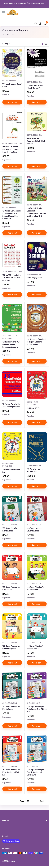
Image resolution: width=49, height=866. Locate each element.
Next (42, 801)
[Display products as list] (46, 44)
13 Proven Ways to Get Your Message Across (11, 405)
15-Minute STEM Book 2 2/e (12, 470)
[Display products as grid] (42, 44)
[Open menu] (3, 12)
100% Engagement (34, 277)
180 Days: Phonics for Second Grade (35, 647)
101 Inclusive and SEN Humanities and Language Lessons (11, 344)
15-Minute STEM (33, 408)
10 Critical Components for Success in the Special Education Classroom (11, 215)
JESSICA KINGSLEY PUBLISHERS (9, 337)
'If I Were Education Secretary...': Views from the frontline (10, 149)
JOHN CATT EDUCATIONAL (12, 143)
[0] (44, 23)
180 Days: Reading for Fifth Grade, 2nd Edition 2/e (36, 709)
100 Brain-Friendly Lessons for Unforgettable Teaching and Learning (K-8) (36, 212)
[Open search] (36, 23)
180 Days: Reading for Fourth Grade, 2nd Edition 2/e (35, 772)
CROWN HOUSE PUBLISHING (32, 403)
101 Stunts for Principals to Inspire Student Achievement (36, 341)
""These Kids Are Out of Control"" (12, 85)
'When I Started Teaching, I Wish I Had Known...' (36, 141)
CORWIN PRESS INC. (9, 80)
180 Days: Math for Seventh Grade (34, 529)
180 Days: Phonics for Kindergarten (35, 588)
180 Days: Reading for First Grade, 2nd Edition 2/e (12, 772)
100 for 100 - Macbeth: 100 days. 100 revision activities (11, 277)
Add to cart (12, 102)
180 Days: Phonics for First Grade (11, 588)
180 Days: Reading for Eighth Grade (11, 707)
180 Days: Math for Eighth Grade (9, 529)
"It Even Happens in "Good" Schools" (35, 86)
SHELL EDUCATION (9, 525)
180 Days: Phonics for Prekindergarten (11, 647)
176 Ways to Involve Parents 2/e (35, 470)
